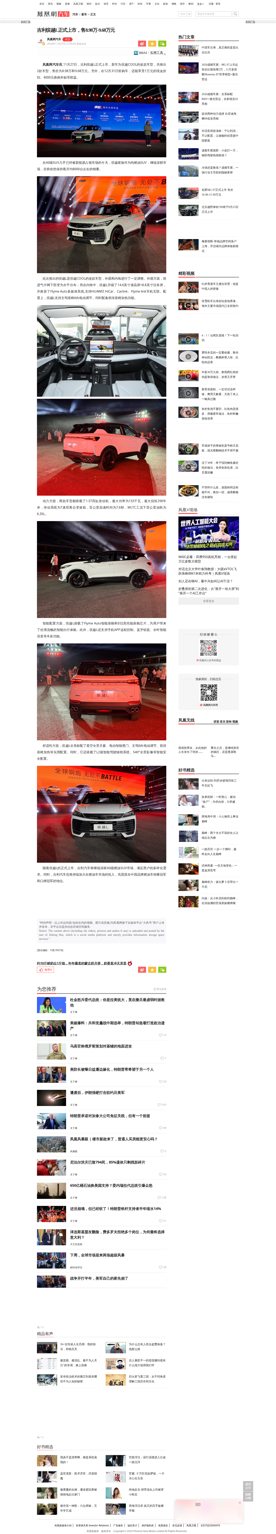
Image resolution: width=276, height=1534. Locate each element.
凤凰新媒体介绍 (63, 1525)
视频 (58, 3)
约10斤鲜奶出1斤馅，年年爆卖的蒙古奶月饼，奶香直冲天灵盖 (81, 963)
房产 (131, 3)
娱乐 (97, 3)
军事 (148, 3)
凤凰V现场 (187, 510)
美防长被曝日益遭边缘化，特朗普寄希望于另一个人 (112, 1069)
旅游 (165, 3)
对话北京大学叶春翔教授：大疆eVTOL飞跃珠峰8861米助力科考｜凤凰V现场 (207, 571)
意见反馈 (177, 1525)
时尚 (114, 3)
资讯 (50, 3)
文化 (157, 3)
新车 (84, 14)
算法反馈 (161, 989)
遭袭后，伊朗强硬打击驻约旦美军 (97, 1092)
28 (164, 1267)
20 (164, 1081)
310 (164, 1104)
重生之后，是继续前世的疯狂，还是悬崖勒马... (225, 752)
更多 (199, 4)
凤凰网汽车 (54, 39)
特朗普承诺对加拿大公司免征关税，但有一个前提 (110, 1115)
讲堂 (216, 721)
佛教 (174, 3)
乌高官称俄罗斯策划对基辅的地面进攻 (101, 1046)
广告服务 (118, 1525)
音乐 (222, 721)
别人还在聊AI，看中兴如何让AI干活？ (205, 581)
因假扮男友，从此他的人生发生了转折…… (192, 750)
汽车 (123, 3)
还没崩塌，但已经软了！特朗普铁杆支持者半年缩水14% (115, 1208)
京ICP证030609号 (210, 1525)
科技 (140, 3)
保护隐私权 (148, 1525)
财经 (89, 3)
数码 (191, 3)
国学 (182, 3)
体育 (106, 3)
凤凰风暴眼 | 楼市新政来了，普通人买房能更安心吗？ (114, 1138)
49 (164, 1128)
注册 (211, 3)
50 (164, 1174)
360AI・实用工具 (151, 53)
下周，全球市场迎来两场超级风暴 (97, 1255)
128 (164, 1197)
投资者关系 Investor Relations (92, 1525)
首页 (41, 3)
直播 (67, 3)
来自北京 (66, 43)
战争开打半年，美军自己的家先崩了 (99, 1278)
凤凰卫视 (78, 3)
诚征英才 (132, 1525)
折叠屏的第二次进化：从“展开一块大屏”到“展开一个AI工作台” (208, 591)
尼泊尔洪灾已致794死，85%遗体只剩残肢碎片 (107, 1162)
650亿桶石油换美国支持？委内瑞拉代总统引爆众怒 (111, 1185)
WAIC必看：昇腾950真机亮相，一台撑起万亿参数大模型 (207, 559)
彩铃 (229, 721)
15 (164, 1035)
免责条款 (163, 1525)
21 (164, 1220)
